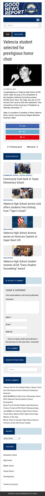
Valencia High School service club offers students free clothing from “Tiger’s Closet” (22, 207)
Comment (9, 299)
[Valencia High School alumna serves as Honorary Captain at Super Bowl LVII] (22, 226)
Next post (31, 147)
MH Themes (33, 493)
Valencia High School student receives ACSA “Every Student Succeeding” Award (19, 265)
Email (8, 324)
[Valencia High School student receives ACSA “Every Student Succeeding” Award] (22, 255)
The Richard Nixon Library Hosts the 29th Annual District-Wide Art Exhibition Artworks (22, 390)
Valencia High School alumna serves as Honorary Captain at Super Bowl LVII (20, 236)
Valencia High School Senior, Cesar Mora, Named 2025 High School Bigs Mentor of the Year (20, 414)
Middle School (8, 466)
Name (8, 317)
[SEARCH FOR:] (22, 25)
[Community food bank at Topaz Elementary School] (22, 172)
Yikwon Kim (8, 387)
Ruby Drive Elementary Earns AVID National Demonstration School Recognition (22, 399)
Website (9, 332)
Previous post (16, 147)
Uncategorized (8, 476)
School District (26, 175)
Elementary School (11, 175)
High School (8, 200)
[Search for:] (22, 369)
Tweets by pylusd (10, 484)
